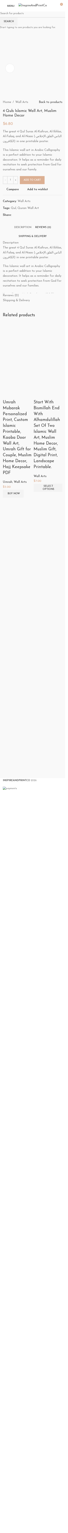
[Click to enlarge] (10, 68)
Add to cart (32, 180)
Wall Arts (20, 482)
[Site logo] (33, 5)
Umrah (7, 482)
